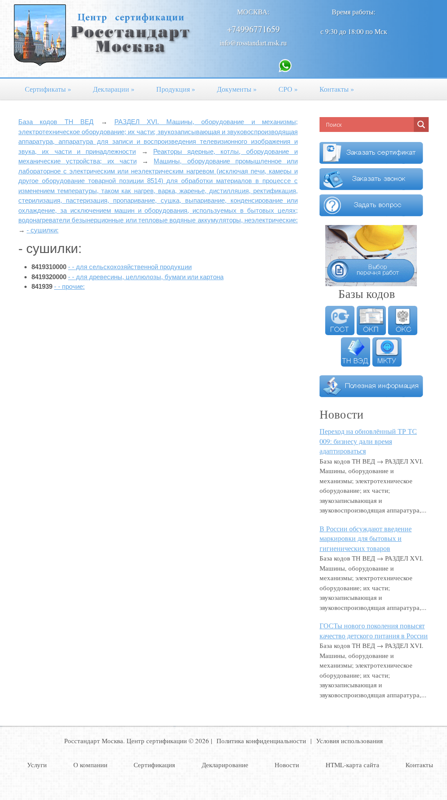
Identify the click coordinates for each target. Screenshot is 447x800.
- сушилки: (42, 230)
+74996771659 (253, 29)
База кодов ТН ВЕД (55, 121)
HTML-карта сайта (352, 764)
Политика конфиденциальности (261, 740)
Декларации (113, 89)
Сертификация (154, 764)
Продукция (175, 89)
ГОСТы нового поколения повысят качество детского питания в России (374, 630)
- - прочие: (69, 286)
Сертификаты (48, 89)
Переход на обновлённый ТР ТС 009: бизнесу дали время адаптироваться (368, 440)
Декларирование (225, 764)
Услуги (37, 764)
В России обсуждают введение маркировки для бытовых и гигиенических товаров (366, 538)
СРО (288, 89)
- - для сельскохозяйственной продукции (130, 266)
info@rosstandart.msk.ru (253, 42)
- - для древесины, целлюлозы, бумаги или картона (146, 277)
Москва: (253, 11)
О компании (90, 764)
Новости (287, 764)
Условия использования (349, 740)
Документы (237, 89)
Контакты (337, 89)
